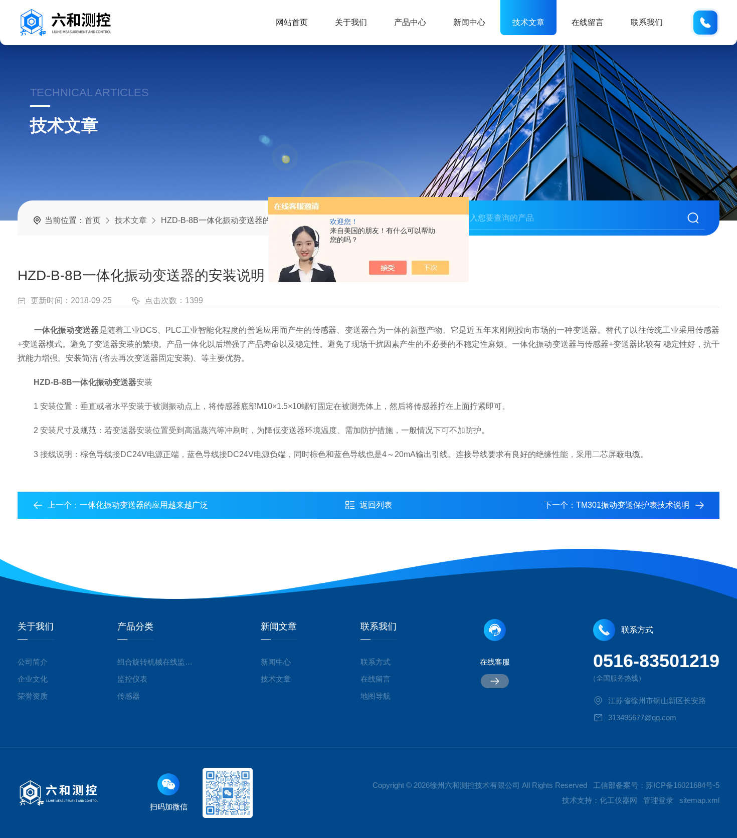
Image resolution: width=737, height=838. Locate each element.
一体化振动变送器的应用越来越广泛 (144, 505)
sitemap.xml (699, 800)
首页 (93, 220)
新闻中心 (469, 22)
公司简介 (33, 662)
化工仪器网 (618, 800)
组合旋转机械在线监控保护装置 (157, 662)
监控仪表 (132, 679)
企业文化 (33, 679)
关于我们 (351, 22)
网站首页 (292, 22)
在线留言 (588, 22)
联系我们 (647, 22)
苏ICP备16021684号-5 (682, 785)
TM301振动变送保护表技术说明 (632, 505)
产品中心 (410, 22)
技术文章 (528, 22)
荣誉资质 (33, 696)
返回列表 (376, 505)
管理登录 (658, 800)
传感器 (128, 696)
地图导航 (375, 696)
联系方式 (375, 662)
